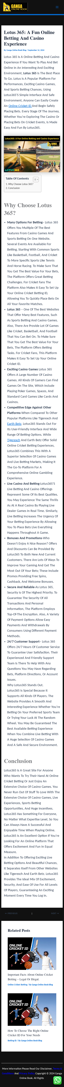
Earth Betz (14, 424)
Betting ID (12, 1041)
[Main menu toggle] (57, 7)
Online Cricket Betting (17, 985)
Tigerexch (13, 440)
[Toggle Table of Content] (34, 179)
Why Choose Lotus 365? (20, 184)
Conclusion (14, 188)
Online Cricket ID (20, 106)
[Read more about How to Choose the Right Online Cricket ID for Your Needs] (32, 1009)
